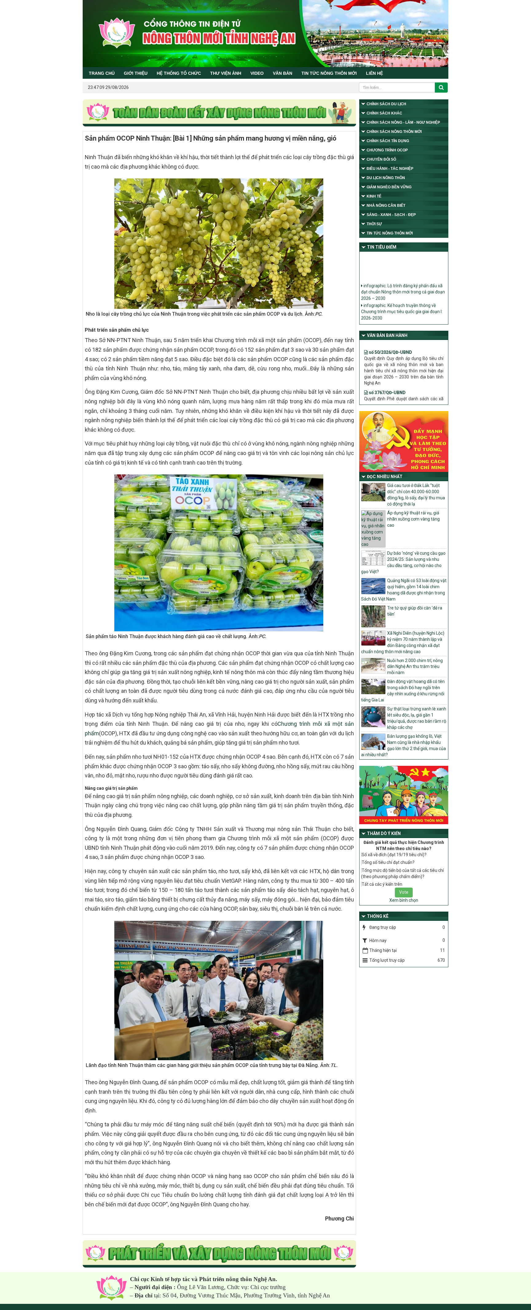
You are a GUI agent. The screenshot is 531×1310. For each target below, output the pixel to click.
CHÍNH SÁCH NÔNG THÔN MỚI (394, 132)
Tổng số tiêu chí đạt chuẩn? (388, 862)
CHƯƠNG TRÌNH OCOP (387, 150)
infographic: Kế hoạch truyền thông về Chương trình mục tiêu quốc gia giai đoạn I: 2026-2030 (401, 299)
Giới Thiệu (136, 73)
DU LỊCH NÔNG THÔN (386, 178)
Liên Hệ (374, 73)
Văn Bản (282, 73)
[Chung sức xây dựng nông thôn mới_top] (219, 113)
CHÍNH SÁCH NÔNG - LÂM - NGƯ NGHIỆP (403, 122)
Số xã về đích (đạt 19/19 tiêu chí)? (394, 854)
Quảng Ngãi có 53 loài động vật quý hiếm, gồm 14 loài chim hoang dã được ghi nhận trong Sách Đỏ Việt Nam (403, 589)
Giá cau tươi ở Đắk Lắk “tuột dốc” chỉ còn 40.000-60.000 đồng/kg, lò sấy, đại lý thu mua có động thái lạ (416, 494)
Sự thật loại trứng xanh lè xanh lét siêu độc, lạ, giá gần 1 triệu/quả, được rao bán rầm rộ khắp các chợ (416, 718)
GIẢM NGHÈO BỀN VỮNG (389, 187)
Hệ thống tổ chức (179, 73)
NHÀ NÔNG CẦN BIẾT (386, 205)
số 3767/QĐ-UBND (387, 369)
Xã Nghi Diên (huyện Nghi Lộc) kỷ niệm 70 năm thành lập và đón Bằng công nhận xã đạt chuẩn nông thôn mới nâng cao (402, 642)
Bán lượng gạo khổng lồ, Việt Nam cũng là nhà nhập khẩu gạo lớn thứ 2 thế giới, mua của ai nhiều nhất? (403, 745)
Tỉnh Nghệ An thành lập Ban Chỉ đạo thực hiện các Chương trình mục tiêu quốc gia (401, 315)
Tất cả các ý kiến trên (382, 884)
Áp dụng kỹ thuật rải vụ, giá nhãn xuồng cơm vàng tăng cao (413, 519)
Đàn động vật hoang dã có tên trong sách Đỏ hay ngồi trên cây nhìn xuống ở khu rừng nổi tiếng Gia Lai (403, 690)
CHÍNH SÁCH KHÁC (384, 113)
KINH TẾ (374, 196)
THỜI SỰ (374, 224)
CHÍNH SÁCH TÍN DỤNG (388, 141)
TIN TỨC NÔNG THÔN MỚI (329, 73)
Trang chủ (102, 73)
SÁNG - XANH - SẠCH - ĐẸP (391, 215)
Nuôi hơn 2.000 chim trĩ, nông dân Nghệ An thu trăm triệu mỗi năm (415, 666)
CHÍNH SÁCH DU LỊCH (386, 104)
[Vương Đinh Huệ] (219, 1254)
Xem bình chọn (403, 900)
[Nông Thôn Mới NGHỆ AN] (111, 1287)
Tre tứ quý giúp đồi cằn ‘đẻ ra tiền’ (414, 611)
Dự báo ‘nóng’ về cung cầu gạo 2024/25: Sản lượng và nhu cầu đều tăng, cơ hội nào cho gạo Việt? (403, 562)
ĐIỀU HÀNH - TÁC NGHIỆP (390, 168)
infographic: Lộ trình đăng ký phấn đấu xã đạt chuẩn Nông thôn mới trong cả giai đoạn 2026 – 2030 (403, 279)
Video (257, 73)
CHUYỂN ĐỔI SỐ (381, 159)
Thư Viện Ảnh (225, 73)
